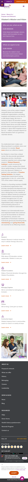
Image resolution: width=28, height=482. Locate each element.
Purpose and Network (8, 16)
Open (24, 458)
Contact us (5, 430)
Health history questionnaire (11, 422)
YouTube (12, 447)
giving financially (19, 223)
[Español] (2, 5)
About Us (10, 14)
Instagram (9, 447)
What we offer (6, 372)
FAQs (3, 415)
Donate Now (20, 1)
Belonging (5, 380)
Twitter (5, 447)
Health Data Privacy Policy (14, 479)
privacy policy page (20, 469)
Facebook (2, 447)
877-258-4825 (22, 439)
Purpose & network (8, 369)
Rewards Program (8, 426)
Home (3, 14)
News (3, 399)
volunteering (5, 223)
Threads (21, 447)
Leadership (5, 388)
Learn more (5, 245)
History (4, 376)
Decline (14, 476)
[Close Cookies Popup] (2, 465)
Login (8, 1)
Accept (14, 473)
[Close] (26, 455)
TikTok (18, 447)
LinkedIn (15, 447)
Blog (3, 403)
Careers (4, 384)
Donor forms (6, 419)
